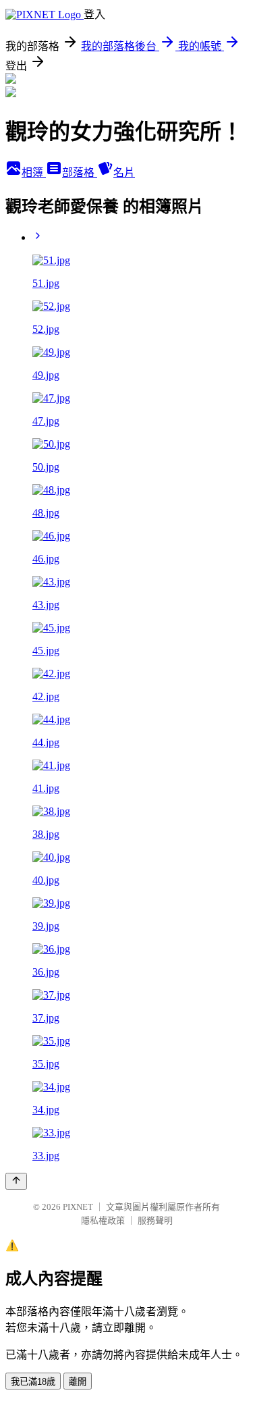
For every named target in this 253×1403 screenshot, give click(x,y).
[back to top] (16, 1181)
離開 (77, 1382)
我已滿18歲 (33, 1382)
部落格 (79, 172)
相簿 (34, 172)
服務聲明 (155, 1220)
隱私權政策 (103, 1220)
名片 (124, 172)
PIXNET (78, 1207)
